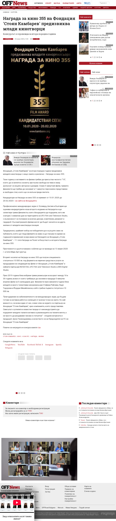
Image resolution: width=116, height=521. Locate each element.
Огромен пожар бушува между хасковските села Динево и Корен (101, 49)
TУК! (30, 411)
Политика (22, 7)
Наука (57, 3)
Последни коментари (94, 403)
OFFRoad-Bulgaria (48, 508)
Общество (32, 7)
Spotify (58, 345)
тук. (39, 327)
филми (41, 336)
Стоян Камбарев (9, 336)
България (6, 7)
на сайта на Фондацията (26, 201)
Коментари (12, 402)
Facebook (31, 345)
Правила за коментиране (70, 490)
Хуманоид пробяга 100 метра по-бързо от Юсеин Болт (100, 25)
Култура (97, 7)
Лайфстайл (68, 3)
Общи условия (70, 486)
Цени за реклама (32, 492)
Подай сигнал (84, 508)
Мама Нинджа (71, 508)
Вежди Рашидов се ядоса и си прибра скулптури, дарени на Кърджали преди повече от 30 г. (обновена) (26, 162)
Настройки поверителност (70, 500)
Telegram (8, 348)
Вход (47, 486)
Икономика (43, 7)
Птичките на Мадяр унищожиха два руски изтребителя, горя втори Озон (100, 38)
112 (59, 7)
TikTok (38, 345)
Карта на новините (88, 487)
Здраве (75, 7)
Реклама (28, 489)
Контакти (29, 486)
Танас (83, 420)
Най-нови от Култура (16, 153)
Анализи (66, 7)
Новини (6, 12)
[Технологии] (87, 3)
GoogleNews (10, 345)
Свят (14, 7)
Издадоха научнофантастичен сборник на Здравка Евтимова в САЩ (61, 161)
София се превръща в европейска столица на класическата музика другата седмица (100, 93)
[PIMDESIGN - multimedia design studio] (107, 514)
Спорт (48, 3)
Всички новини (95, 63)
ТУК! (41, 413)
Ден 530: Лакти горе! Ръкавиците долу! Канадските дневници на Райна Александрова (95, 415)
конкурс (26, 336)
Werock (60, 508)
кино (19, 336)
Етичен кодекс (90, 491)
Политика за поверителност (70, 495)
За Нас (47, 492)
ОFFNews (8, 39)
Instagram (49, 345)
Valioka (83, 425)
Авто (78, 3)
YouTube (21, 345)
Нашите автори (86, 7)
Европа (106, 7)
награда (34, 336)
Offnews (38, 3)
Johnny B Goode (87, 408)
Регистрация (50, 489)
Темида (53, 7)
